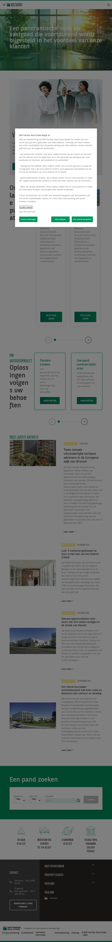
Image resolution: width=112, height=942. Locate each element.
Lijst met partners (27, 211)
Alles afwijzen (60, 219)
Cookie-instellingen (28, 219)
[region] (56, 177)
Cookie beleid (26, 207)
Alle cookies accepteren (82, 219)
